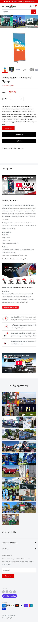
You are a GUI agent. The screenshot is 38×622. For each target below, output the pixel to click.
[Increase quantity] (21, 99)
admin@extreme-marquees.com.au (23, 287)
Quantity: (5, 99)
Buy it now (19, 141)
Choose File (8, 128)
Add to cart (19, 135)
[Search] (33, 11)
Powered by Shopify (7, 618)
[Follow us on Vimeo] (14, 591)
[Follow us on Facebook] (3, 591)
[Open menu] (3, 6)
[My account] (30, 6)
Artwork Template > (21, 259)
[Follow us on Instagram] (7, 591)
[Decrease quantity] (11, 99)
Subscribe (8, 576)
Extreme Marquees (8, 85)
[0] (34, 6)
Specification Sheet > (8, 259)
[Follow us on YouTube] (10, 591)
